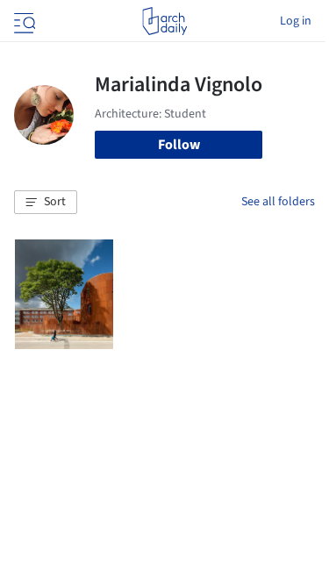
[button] (45, 202)
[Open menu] (23, 21)
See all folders (278, 201)
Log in (295, 21)
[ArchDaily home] (164, 21)
